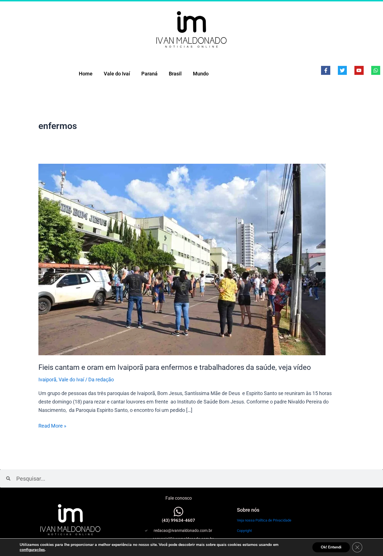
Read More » (52, 425)
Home (86, 74)
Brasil (175, 74)
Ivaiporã (47, 379)
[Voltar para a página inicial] (191, 29)
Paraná (149, 74)
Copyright (244, 531)
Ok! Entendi (331, 547)
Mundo (201, 74)
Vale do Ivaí (117, 74)
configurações (32, 549)
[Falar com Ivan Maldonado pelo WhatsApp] (178, 511)
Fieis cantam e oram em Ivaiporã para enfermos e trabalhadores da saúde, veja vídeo (174, 367)
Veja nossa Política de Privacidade (264, 520)
